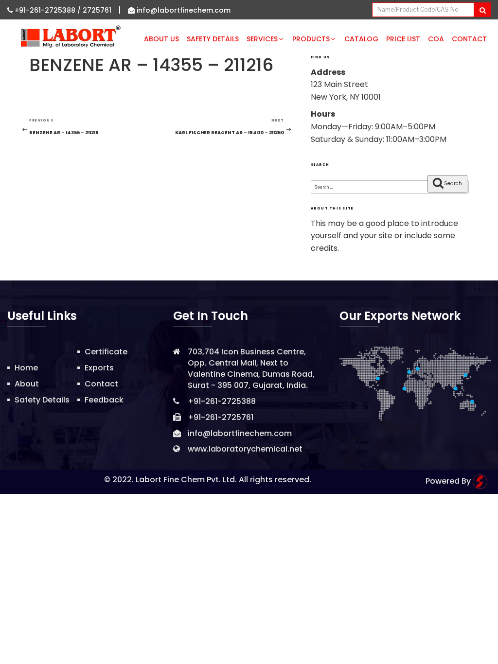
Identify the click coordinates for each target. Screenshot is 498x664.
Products (311, 39)
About (27, 383)
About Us (161, 39)
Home (26, 367)
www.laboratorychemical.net (245, 448)
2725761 (97, 10)
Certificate (106, 351)
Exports (99, 367)
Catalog (361, 39)
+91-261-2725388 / (48, 10)
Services (262, 39)
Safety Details (213, 39)
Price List (403, 39)
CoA (436, 39)
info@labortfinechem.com (183, 10)
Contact (469, 39)
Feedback (104, 399)
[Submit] (482, 9)
